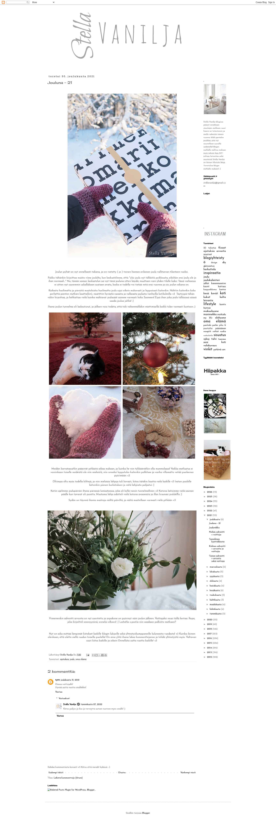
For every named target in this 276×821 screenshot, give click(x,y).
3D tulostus (209, 248)
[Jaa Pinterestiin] (105, 655)
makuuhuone (211, 311)
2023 (210, 506)
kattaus (222, 286)
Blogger (146, 813)
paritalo (207, 325)
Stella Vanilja (69, 704)
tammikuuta (216, 614)
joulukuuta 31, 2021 (70, 680)
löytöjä (207, 308)
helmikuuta (215, 609)
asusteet (207, 254)
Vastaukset (64, 698)
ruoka (223, 331)
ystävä (217, 349)
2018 (209, 629)
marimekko (210, 314)
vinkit (207, 349)
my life (207, 318)
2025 (210, 497)
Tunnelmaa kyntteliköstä (216, 540)
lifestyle (209, 304)
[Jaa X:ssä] (99, 655)
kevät (214, 293)
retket (216, 331)
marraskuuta (216, 567)
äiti (223, 350)
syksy (206, 339)
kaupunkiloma (210, 290)
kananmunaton (218, 283)
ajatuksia (64, 659)
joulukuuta (215, 519)
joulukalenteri (211, 280)
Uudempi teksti (55, 772)
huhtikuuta (215, 600)
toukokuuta (216, 595)
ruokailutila (208, 336)
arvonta (221, 251)
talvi (214, 339)
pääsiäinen (220, 328)
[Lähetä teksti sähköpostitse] (87, 655)
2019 (209, 624)
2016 (209, 638)
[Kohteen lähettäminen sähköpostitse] (93, 655)
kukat (206, 297)
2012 (209, 657)
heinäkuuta (215, 586)
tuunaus (222, 339)
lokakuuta (215, 572)
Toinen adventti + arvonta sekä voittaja (217, 559)
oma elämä (81, 659)
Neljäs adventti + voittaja (217, 533)
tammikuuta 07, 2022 (91, 704)
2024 (210, 501)
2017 (209, 634)
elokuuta (214, 581)
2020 (210, 620)
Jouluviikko (214, 528)
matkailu (221, 314)
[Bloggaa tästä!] (96, 655)
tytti (57, 680)
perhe (215, 325)
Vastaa (58, 692)
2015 (209, 643)
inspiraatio (212, 273)
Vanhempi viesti (188, 772)
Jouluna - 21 (215, 523)
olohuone (220, 317)
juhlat (206, 283)
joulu (72, 659)
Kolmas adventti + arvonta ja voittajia (217, 549)
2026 (210, 492)
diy (224, 262)
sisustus (220, 335)
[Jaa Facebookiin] (102, 655)
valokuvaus (210, 345)
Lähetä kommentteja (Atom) (68, 778)
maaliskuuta (216, 604)
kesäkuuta (215, 590)
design (214, 263)
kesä (206, 293)
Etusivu (122, 772)
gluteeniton (209, 266)
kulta (223, 297)
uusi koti (214, 342)
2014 (209, 648)
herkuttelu (209, 269)
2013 (209, 652)
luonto (223, 304)
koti (223, 293)
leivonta (208, 300)
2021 (209, 515)
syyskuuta (215, 576)
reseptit (207, 331)
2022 (210, 511)
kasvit (206, 286)
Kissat (222, 247)
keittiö (222, 289)
